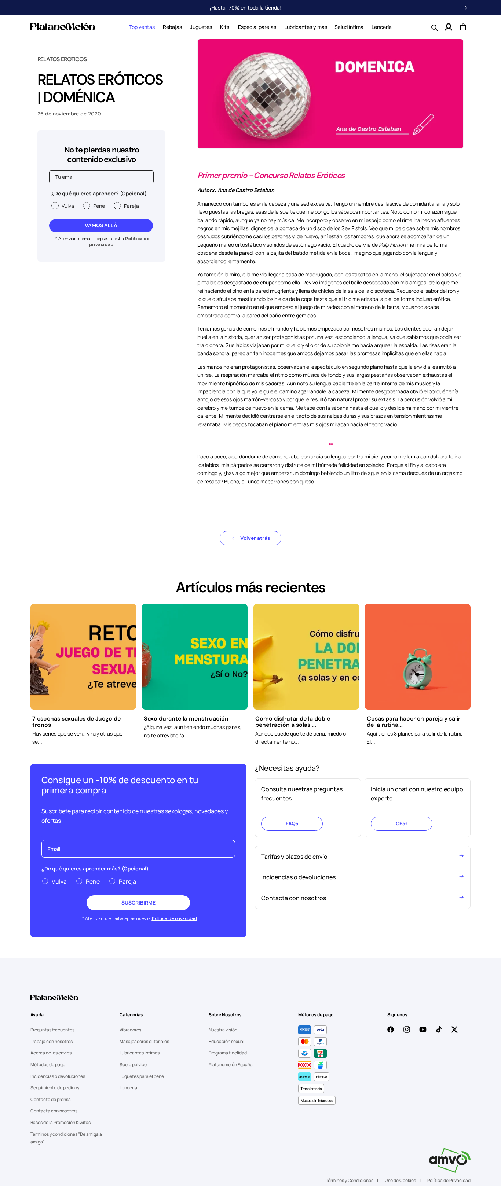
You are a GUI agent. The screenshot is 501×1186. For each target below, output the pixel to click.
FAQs (292, 823)
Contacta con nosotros (53, 1111)
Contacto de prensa (50, 1099)
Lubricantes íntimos (140, 1053)
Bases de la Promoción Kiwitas (60, 1122)
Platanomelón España (231, 1064)
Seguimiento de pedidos (54, 1087)
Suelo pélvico (133, 1064)
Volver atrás (255, 538)
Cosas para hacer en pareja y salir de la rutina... (413, 721)
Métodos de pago (47, 1064)
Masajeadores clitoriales (144, 1041)
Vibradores (130, 1030)
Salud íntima (348, 26)
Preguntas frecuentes (52, 1030)
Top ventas (142, 26)
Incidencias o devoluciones (57, 1076)
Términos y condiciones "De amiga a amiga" (66, 1138)
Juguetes (201, 26)
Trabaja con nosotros (51, 1041)
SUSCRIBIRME (138, 902)
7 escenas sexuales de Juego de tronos (76, 721)
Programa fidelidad (228, 1053)
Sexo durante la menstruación (186, 718)
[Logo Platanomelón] (54, 1002)
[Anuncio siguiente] (466, 7)
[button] (141, 27)
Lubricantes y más (305, 26)
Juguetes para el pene (142, 1076)
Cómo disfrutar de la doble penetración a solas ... (292, 721)
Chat (401, 823)
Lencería (128, 1087)
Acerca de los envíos (51, 1053)
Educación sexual (226, 1041)
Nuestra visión (223, 1030)
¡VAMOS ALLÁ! (101, 225)
